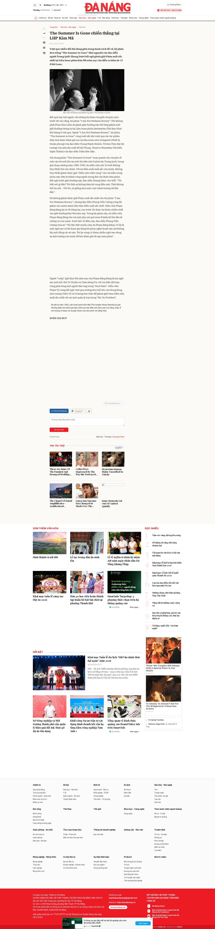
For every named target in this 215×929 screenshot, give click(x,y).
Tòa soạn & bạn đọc (72, 830)
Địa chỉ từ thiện (38, 820)
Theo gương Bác (39, 793)
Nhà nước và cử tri (40, 799)
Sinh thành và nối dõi (45, 557)
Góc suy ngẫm (99, 865)
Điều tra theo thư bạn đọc (73, 838)
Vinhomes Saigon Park (156, 724)
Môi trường (37, 814)
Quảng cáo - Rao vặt (133, 830)
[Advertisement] (87, 258)
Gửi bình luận (59, 430)
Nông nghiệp (38, 862)
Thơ (155, 790)
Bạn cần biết (98, 834)
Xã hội (50, 18)
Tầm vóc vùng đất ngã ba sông (166, 535)
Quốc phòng (37, 838)
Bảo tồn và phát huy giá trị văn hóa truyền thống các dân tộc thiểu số (166, 616)
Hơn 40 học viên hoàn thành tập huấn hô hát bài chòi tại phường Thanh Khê (87, 600)
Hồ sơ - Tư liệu (159, 814)
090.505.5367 (165, 10)
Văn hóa (82, 27)
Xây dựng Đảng (39, 790)
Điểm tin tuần (159, 847)
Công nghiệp (98, 796)
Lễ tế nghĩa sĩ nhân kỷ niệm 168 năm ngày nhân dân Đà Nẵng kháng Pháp (124, 560)
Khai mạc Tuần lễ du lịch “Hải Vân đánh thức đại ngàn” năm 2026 (114, 658)
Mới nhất (57, 10)
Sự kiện (127, 796)
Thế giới (124, 18)
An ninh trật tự (38, 834)
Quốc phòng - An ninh (43, 830)
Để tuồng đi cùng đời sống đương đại (164, 544)
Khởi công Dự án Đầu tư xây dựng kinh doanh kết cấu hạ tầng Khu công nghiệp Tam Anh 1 (87, 726)
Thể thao (115, 18)
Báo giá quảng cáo (118, 907)
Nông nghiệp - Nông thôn (44, 857)
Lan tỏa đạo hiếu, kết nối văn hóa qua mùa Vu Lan (165, 584)
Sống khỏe (37, 817)
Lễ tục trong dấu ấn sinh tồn (84, 558)
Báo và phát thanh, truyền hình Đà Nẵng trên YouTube (165, 916)
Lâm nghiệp (37, 868)
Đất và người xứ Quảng (133, 862)
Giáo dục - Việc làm (70, 790)
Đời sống (106, 18)
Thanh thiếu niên (69, 799)
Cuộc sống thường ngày (42, 823)
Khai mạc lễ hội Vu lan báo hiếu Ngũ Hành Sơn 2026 (166, 564)
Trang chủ (53, 27)
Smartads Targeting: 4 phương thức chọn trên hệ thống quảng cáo (123, 600)
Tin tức (126, 865)
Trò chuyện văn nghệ (132, 877)
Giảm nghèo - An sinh (71, 796)
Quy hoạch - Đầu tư (101, 790)
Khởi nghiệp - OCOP (101, 793)
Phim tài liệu (159, 841)
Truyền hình (159, 830)
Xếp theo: (100, 437)
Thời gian (108, 437)
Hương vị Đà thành (161, 844)
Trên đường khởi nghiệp (133, 881)
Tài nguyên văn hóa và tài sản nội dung (166, 554)
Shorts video (160, 857)
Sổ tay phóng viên (101, 868)
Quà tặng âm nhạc (131, 874)
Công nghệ (128, 814)
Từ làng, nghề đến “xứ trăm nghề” (165, 627)
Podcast (128, 857)
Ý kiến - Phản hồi (69, 834)
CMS (162, 927)
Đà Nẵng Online (158, 906)
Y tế (99, 18)
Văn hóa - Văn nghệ (87, 18)
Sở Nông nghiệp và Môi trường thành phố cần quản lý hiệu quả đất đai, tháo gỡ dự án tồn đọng (49, 726)
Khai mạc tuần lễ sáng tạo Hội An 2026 (48, 598)
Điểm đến (127, 793)
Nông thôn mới (38, 871)
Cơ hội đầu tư (69, 857)
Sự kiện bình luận (101, 857)
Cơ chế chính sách (70, 868)
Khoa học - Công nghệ (138, 18)
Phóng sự (158, 838)
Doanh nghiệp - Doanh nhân (74, 865)
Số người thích (118, 437)
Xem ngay (143, 923)
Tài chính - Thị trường (102, 799)
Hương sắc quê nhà (131, 871)
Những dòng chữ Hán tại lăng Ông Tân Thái (166, 594)
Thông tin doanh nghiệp (104, 830)
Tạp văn (157, 799)
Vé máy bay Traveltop (156, 720)
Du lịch (65, 18)
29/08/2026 (41, 10)
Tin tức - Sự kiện (160, 834)
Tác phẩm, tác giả (161, 796)
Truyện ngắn (159, 793)
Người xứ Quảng (160, 817)
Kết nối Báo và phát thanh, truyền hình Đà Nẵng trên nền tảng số (163, 898)
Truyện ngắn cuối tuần (132, 868)
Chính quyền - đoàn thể (42, 796)
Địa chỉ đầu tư (68, 862)
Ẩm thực (127, 790)
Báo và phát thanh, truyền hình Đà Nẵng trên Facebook (165, 911)
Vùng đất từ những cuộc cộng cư (166, 604)
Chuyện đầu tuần (100, 862)
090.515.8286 (176, 10)
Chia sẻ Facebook (60, 411)
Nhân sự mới (38, 802)
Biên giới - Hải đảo (40, 841)
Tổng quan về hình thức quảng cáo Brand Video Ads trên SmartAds (124, 724)
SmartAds (95, 926)
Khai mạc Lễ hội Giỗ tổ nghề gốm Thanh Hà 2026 (165, 574)
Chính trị (42, 18)
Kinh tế (57, 18)
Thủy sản (36, 865)
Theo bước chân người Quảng (163, 18)
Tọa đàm (157, 850)
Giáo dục (73, 18)
